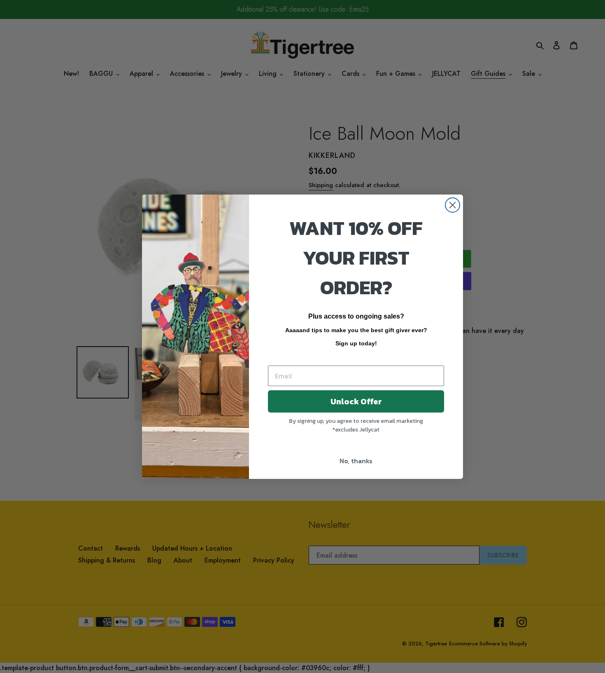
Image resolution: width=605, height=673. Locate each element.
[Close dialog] (452, 205)
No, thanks (356, 461)
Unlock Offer (356, 401)
